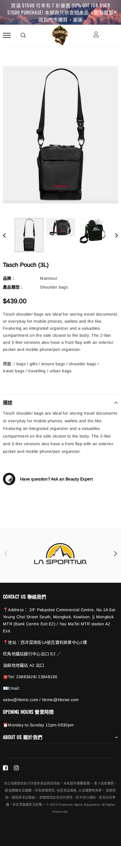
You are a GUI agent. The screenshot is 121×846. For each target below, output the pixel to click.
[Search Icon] (23, 35)
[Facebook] (5, 767)
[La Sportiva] (60, 553)
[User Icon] (96, 35)
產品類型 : (12, 287)
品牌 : (8, 278)
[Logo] (59, 34)
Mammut (48, 278)
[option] (60, 134)
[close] (115, 12)
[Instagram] (16, 767)
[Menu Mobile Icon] (7, 35)
